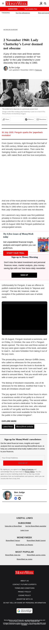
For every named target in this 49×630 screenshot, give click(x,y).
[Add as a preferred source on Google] (24, 610)
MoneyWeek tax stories (24, 559)
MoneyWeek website (24, 427)
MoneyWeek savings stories (36, 555)
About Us (25, 581)
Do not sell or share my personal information (24, 603)
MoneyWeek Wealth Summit (36, 540)
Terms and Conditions (24, 588)
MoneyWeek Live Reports (24, 545)
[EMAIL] (20, 498)
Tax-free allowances (23, 13)
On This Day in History (10, 29)
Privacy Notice (30, 472)
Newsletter (42, 119)
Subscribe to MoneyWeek (13, 526)
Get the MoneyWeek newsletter (35, 526)
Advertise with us (25, 599)
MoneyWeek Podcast (13, 540)
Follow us (31, 119)
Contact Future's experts (24, 584)
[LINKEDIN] (16, 498)
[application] (24, 317)
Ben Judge (15, 67)
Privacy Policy (24, 592)
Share (7, 119)
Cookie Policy (24, 595)
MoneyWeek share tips (12, 555)
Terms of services (28, 469)
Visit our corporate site (32, 621)
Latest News (8, 427)
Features (38, 70)
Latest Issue (24, 530)
